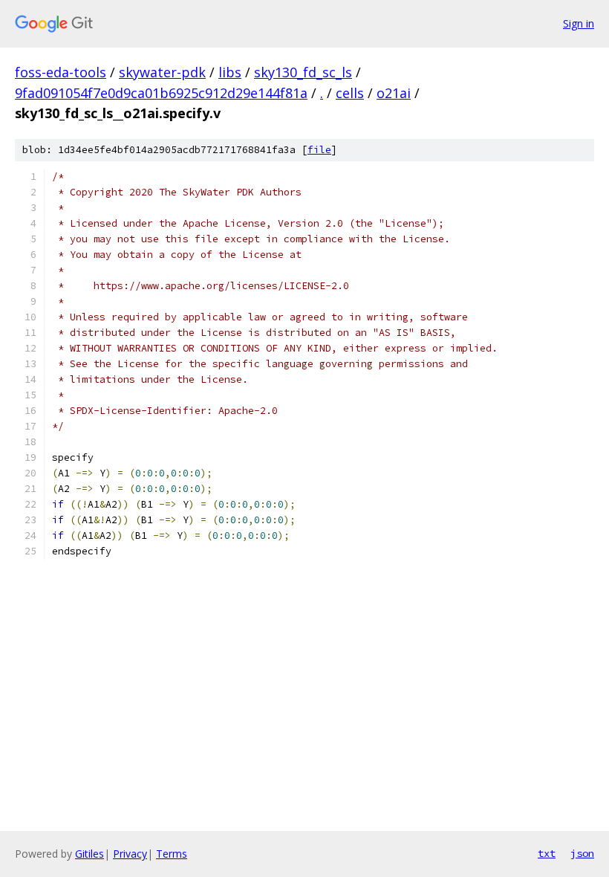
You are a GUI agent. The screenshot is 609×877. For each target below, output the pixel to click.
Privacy (130, 854)
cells (350, 93)
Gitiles (89, 854)
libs (229, 72)
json (582, 853)
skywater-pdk (162, 72)
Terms (171, 854)
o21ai (394, 93)
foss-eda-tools (60, 72)
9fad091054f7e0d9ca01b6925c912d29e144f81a (161, 93)
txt (547, 853)
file (319, 149)
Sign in (578, 23)
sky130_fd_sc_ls (303, 72)
